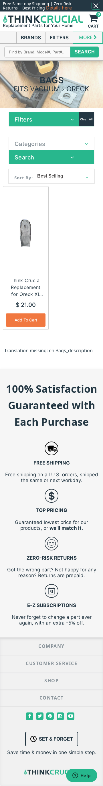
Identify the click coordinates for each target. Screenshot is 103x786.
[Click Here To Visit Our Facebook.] (29, 716)
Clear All (86, 119)
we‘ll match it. (66, 528)
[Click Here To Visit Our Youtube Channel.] (70, 716)
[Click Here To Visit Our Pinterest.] (50, 716)
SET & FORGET (56, 739)
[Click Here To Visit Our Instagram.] (60, 716)
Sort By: (23, 177)
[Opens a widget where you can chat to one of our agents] (81, 776)
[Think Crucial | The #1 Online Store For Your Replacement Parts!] (43, 19)
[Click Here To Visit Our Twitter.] (39, 716)
